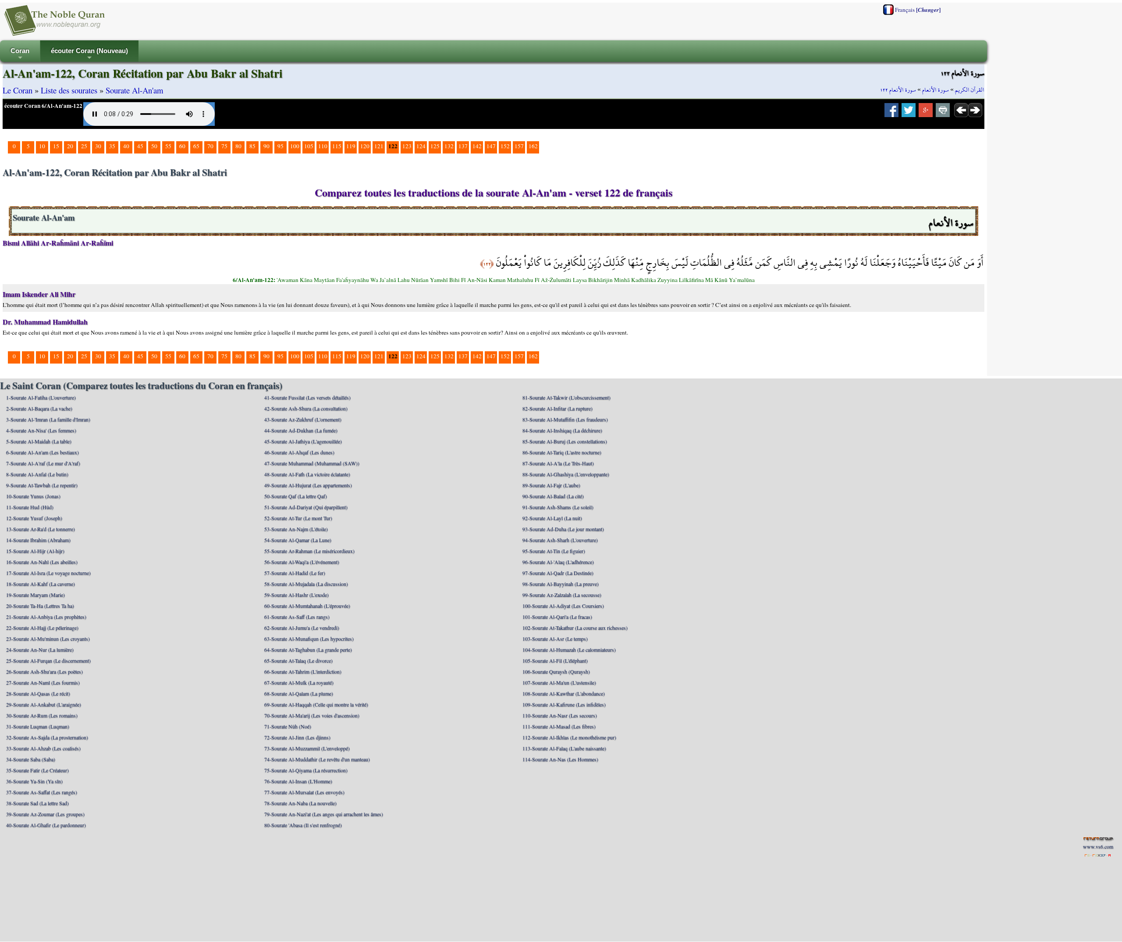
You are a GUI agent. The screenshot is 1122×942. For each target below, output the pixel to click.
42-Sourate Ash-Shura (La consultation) (306, 408)
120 (364, 146)
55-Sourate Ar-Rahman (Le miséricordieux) (309, 550)
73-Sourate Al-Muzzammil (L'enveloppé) (307, 748)
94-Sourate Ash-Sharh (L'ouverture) (560, 539)
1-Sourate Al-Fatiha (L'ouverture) (41, 397)
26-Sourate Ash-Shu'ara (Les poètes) (44, 671)
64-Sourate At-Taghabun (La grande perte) (308, 649)
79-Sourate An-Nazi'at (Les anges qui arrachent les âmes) (323, 813)
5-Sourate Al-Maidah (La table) (38, 441)
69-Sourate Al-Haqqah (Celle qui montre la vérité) (316, 704)
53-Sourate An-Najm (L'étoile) (296, 528)
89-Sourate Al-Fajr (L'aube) (551, 485)
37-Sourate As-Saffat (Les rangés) (41, 792)
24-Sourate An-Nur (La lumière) (40, 649)
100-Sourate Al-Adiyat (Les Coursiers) (563, 605)
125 (435, 146)
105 (308, 146)
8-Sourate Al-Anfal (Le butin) (37, 474)
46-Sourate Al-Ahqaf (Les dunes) (299, 452)
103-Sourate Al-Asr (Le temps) (555, 638)
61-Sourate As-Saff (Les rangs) (297, 616)
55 (168, 146)
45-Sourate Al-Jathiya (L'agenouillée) (303, 441)
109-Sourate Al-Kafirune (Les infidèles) (564, 704)
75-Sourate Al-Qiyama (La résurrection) (306, 770)
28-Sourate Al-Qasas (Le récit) (38, 693)
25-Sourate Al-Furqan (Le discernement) (48, 660)
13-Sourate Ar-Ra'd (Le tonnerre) (40, 528)
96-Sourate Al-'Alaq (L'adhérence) (558, 561)
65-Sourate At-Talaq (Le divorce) (298, 660)
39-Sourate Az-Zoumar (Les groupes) (45, 813)
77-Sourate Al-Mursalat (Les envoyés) (304, 792)
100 (294, 146)
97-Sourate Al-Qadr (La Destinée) (557, 572)
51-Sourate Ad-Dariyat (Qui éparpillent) (306, 506)
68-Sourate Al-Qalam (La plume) (298, 693)
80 (238, 146)
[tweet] (909, 112)
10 (42, 146)
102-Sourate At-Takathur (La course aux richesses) (575, 627)
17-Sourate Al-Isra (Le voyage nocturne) (48, 572)
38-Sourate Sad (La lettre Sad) (37, 802)
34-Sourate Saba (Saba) (30, 759)
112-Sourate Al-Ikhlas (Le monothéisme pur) (569, 737)
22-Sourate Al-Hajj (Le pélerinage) (42, 627)
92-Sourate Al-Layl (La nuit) (552, 517)
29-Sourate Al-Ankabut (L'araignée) (43, 704)
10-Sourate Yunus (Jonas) (33, 496)
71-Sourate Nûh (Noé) (287, 726)
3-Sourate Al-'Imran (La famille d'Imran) (48, 419)
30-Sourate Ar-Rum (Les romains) (42, 715)
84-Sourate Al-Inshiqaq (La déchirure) (562, 430)
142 (477, 146)
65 (196, 146)
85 (252, 146)
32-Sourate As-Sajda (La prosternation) (47, 737)
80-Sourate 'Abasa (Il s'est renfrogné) (303, 824)
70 (210, 146)
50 (154, 146)
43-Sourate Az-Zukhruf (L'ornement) (302, 419)
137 (463, 146)
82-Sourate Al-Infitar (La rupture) (557, 408)
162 (533, 146)
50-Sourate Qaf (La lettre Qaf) (295, 496)
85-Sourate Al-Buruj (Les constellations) (564, 441)
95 (280, 146)
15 (56, 146)
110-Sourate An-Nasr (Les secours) (559, 715)
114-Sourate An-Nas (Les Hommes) (560, 759)
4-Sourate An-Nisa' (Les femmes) (41, 430)
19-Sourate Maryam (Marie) (35, 594)
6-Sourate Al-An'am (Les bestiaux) (42, 452)
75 (224, 146)
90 (266, 146)
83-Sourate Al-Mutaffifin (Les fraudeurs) (565, 419)
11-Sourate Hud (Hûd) (29, 506)
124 (421, 146)
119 (350, 146)
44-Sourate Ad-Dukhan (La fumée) (300, 430)
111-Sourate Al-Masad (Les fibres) (559, 726)
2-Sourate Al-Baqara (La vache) (39, 408)
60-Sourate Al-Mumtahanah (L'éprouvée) (307, 605)
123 (407, 146)
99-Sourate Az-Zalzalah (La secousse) (561, 594)
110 (322, 146)
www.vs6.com (1098, 846)
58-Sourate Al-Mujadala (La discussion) (306, 583)
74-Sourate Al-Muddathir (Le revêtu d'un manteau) (317, 759)
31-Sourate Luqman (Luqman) (37, 726)
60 (182, 146)
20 (70, 146)
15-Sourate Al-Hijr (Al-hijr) (35, 550)
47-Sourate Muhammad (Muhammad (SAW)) (311, 463)
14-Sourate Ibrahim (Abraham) (38, 539)
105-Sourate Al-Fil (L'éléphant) (555, 660)
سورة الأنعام (935, 90)
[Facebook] (891, 112)
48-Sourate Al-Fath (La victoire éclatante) (307, 474)
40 (126, 146)
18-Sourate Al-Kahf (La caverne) (40, 583)
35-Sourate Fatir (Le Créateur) (37, 770)
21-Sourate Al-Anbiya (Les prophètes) (46, 616)
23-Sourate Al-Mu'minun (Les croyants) (48, 638)
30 (98, 146)
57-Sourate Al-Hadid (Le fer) (294, 572)
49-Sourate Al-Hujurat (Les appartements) (308, 485)
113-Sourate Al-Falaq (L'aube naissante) (564, 748)
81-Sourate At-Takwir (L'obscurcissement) (566, 397)
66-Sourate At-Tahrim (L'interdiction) (302, 671)
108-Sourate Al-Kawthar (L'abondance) (563, 693)
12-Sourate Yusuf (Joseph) (34, 517)
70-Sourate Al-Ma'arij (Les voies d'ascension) (311, 715)
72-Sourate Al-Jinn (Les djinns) (297, 737)
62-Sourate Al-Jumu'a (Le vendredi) (301, 627)
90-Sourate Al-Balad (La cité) (553, 496)
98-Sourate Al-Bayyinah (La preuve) (560, 583)
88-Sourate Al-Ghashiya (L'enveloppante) (565, 474)
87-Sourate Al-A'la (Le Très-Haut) (558, 463)
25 (84, 146)
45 (140, 146)
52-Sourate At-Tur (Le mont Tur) (298, 517)
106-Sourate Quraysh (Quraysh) (556, 671)
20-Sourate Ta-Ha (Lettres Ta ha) (40, 605)
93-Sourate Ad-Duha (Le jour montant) (563, 528)
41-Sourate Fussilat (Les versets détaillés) (307, 397)
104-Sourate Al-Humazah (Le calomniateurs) (569, 649)
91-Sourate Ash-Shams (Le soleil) (557, 506)
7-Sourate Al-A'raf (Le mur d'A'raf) (43, 463)
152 (505, 146)
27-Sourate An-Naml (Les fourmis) (43, 682)
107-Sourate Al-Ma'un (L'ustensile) (559, 682)
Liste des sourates (69, 90)
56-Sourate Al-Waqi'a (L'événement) (301, 561)
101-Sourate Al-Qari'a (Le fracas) (557, 616)
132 (449, 146)
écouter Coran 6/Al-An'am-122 (43, 105)
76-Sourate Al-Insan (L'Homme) (298, 781)
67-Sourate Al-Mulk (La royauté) (299, 682)
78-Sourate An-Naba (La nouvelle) (300, 802)
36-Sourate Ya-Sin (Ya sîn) (34, 781)
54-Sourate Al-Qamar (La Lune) (297, 539)
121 (378, 146)
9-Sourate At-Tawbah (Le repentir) (42, 485)
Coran (20, 54)
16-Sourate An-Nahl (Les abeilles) (42, 561)
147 (491, 146)
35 (112, 146)
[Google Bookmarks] (926, 112)
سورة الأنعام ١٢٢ (898, 90)
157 (519, 146)
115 (336, 146)
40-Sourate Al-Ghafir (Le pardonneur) (46, 824)
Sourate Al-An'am (134, 90)
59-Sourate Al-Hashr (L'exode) (296, 594)
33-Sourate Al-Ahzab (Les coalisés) (43, 748)
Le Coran (17, 90)
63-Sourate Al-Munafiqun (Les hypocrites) (309, 638)
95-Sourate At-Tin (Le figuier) (553, 550)
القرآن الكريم (969, 90)
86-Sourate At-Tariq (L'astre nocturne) (561, 452)
